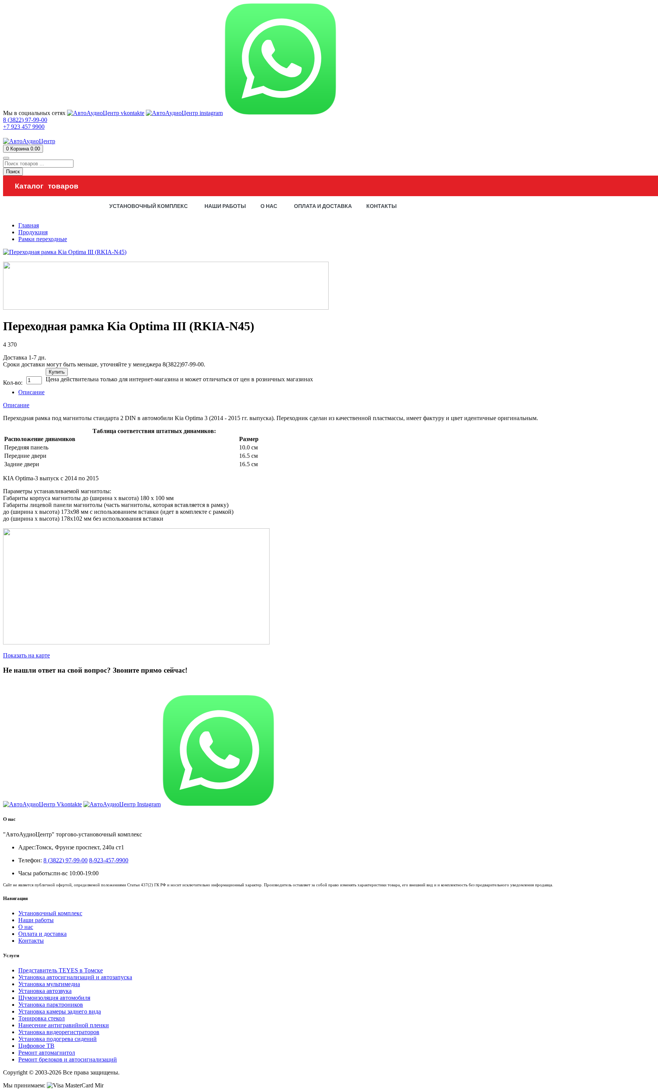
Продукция (33, 232)
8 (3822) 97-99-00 (25, 685)
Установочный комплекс (50, 913)
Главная (28, 225)
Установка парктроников (50, 1004)
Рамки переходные (42, 239)
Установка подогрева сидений (57, 1039)
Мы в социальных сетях (34, 113)
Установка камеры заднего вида (59, 1011)
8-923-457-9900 (108, 860)
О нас (25, 927)
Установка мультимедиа (49, 984)
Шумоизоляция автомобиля (54, 997)
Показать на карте (26, 655)
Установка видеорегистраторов (58, 1032)
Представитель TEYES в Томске (60, 970)
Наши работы (36, 920)
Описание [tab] (31, 392)
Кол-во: (12, 382)
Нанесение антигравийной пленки (63, 1025)
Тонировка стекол (41, 1018)
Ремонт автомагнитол (46, 1052)
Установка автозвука (45, 991)
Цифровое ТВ (36, 1045)
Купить (57, 372)
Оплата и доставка (42, 934)
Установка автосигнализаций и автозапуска (75, 977)
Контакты (31, 940)
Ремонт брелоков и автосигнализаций (67, 1059)
